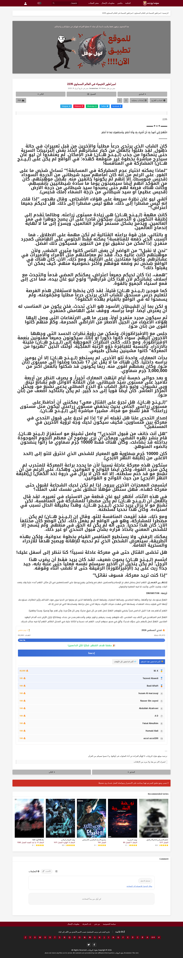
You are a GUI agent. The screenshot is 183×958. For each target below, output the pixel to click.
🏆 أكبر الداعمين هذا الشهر (152, 661)
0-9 (153, 937)
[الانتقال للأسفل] (119, 100)
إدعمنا (91, 653)
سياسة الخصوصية (109, 924)
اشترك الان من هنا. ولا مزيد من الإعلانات (149, 762)
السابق (141, 94)
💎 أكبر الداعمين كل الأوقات (125, 661)
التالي (41, 94)
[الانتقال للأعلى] (126, 100)
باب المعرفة (86, 924)
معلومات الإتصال (73, 924)
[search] (53, 3)
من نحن (97, 924)
